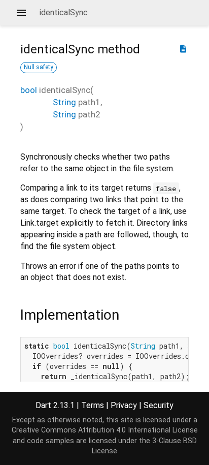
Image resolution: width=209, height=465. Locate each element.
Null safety (38, 67)
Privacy (124, 405)
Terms (92, 405)
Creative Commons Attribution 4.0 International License (105, 430)
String (64, 102)
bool (28, 90)
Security (158, 405)
